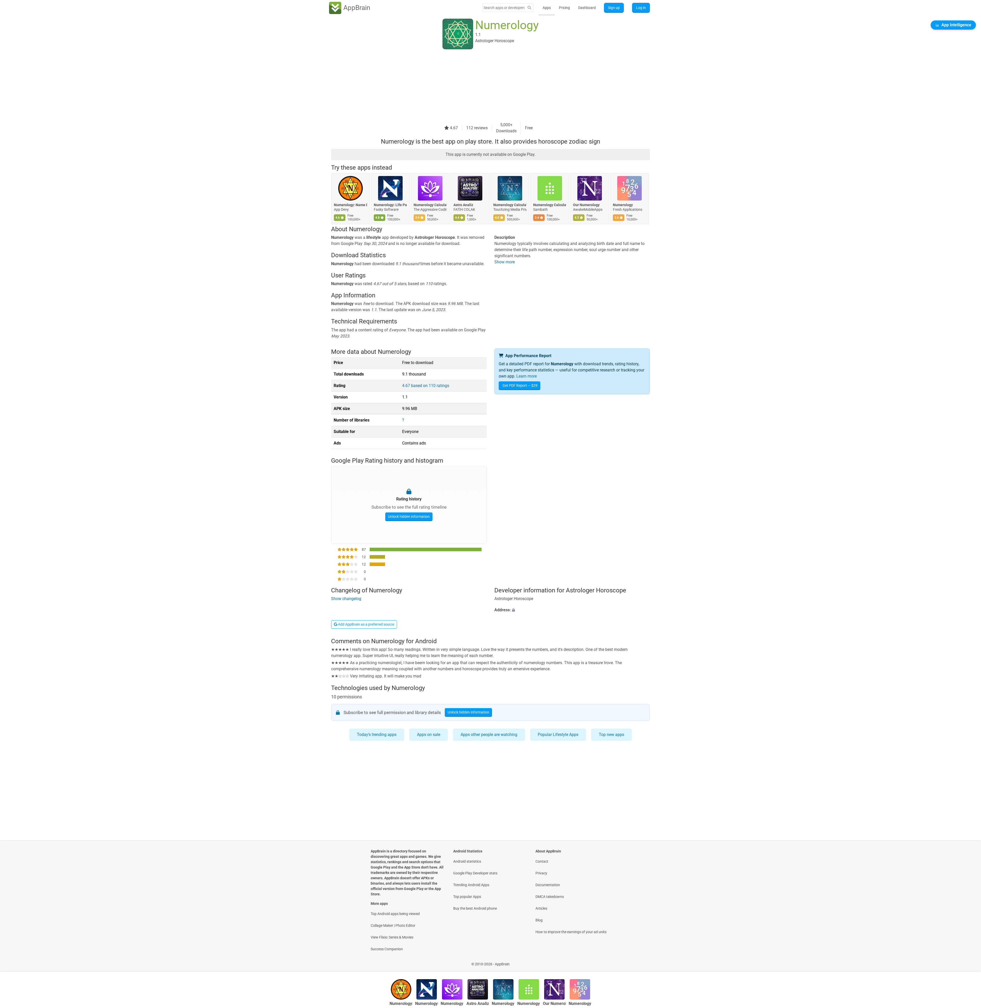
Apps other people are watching (489, 734)
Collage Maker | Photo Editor (393, 925)
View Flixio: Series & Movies (392, 937)
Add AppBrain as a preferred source (365, 624)
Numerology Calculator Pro (430, 205)
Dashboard (587, 8)
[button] (572, 610)
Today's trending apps (376, 734)
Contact (541, 861)
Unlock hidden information (409, 516)
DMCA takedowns (549, 897)
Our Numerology (586, 205)
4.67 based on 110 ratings (425, 385)
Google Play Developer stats (475, 873)
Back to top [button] (968, 961)
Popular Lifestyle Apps (558, 734)
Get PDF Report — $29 (520, 385)
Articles (541, 908)
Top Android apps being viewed (395, 914)
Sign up (614, 8)
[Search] (529, 8)
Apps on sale (428, 734)
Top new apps (611, 734)
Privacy (541, 873)
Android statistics (467, 861)
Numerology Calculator (549, 205)
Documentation (547, 885)
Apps (547, 8)
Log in (641, 8)
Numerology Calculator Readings (510, 205)
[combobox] (504, 7)
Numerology (623, 205)
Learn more (526, 376)
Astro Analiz (463, 205)
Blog (539, 920)
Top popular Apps (467, 897)
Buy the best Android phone (475, 908)
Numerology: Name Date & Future (350, 205)
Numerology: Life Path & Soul (390, 205)
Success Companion (387, 949)
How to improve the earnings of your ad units (570, 932)
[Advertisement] (484, 86)
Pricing (564, 8)
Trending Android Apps (471, 885)
